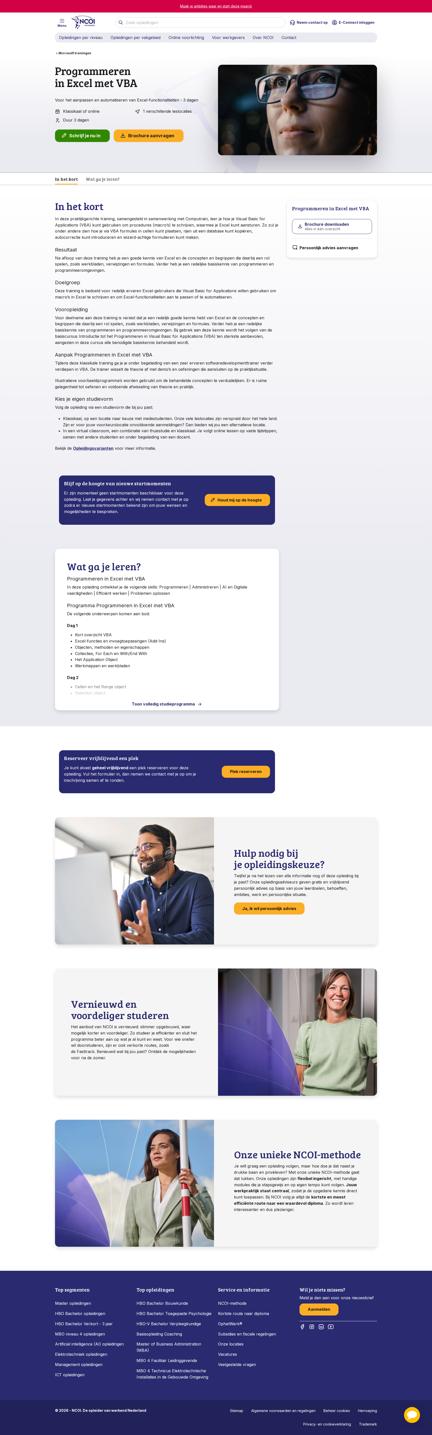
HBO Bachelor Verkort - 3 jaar (84, 1323)
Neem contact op (312, 22)
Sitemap (236, 1410)
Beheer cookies (337, 1410)
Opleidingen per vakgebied (135, 37)
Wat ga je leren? (103, 179)
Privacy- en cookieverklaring (327, 1424)
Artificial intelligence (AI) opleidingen (89, 1344)
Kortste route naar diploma (243, 1313)
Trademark (368, 1424)
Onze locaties (231, 1344)
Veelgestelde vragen (237, 1364)
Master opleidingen (73, 1303)
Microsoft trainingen (74, 53)
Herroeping (367, 1410)
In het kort (66, 179)
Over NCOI (263, 37)
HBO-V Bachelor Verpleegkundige (168, 1323)
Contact (289, 37)
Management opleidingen (78, 1364)
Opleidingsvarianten (93, 448)
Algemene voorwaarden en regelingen (283, 1410)
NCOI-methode (232, 1303)
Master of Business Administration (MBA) (168, 1347)
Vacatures (227, 1354)
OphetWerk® (230, 1323)
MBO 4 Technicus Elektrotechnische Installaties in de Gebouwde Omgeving (173, 1374)
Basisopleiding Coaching (159, 1334)
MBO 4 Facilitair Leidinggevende (166, 1360)
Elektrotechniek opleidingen (81, 1354)
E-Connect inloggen (356, 22)
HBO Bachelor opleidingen (80, 1313)
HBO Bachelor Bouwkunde (162, 1303)
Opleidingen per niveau (80, 37)
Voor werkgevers (228, 37)
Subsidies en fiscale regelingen (247, 1334)
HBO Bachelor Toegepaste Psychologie (174, 1313)
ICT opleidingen (69, 1374)
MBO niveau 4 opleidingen (80, 1334)
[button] (412, 1415)
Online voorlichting (186, 37)
